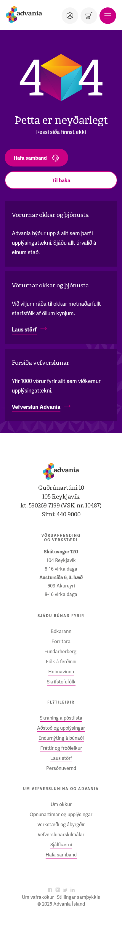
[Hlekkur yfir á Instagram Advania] (57, 890)
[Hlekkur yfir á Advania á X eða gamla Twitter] (65, 890)
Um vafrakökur (38, 897)
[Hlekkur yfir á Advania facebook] (50, 890)
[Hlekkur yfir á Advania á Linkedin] (72, 890)
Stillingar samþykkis (78, 897)
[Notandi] (70, 15)
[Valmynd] (107, 15)
